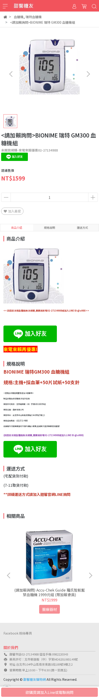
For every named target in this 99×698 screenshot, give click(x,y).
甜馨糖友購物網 (34, 679)
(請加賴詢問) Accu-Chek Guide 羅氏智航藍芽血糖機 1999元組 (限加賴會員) (49, 592)
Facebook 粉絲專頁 (17, 633)
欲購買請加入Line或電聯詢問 (49, 692)
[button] (88, 74)
